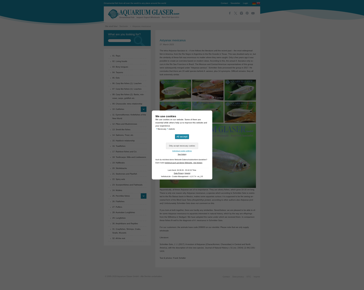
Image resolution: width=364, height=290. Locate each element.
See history (182, 154)
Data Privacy (179, 173)
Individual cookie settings (182, 151)
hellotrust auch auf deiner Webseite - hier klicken (183, 163)
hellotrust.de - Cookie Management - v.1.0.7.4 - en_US (182, 176)
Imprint (187, 173)
